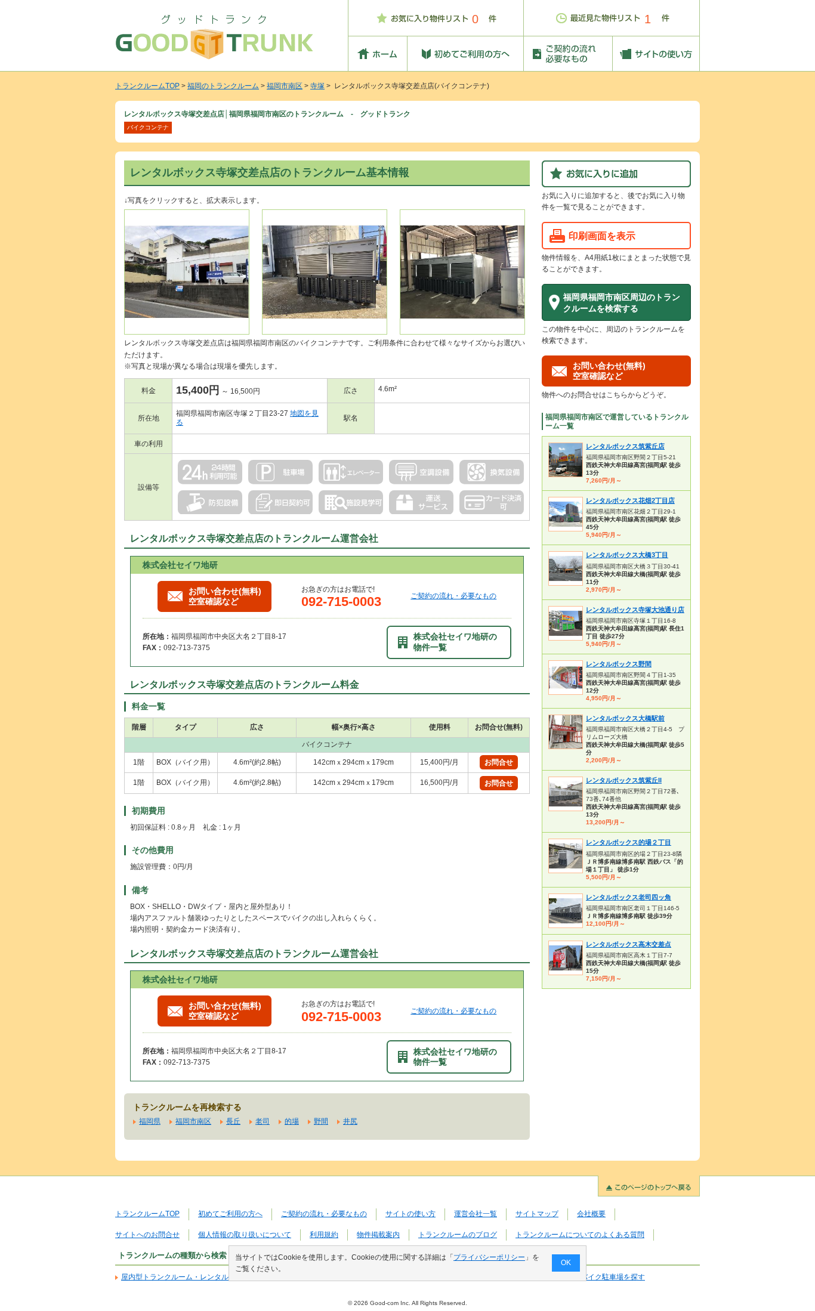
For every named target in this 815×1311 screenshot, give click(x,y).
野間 (321, 1121)
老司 (262, 1121)
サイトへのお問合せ (147, 1234)
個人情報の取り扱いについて (244, 1234)
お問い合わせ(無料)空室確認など (225, 596)
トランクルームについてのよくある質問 (579, 1234)
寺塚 (317, 86)
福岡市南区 (284, 86)
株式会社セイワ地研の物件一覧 (455, 641)
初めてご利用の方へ (230, 1214)
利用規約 (324, 1234)
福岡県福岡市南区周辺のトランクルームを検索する (621, 302)
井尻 (350, 1121)
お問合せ (498, 762)
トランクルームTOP (147, 86)
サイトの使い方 (410, 1214)
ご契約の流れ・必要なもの (453, 596)
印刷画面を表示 (602, 235)
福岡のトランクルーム (223, 86)
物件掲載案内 (378, 1234)
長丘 (233, 1121)
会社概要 (591, 1214)
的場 (292, 1121)
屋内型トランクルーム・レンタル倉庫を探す (192, 1277)
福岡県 (149, 1121)
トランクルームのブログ (457, 1234)
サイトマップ (536, 1214)
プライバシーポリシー (489, 1257)
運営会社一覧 (475, 1214)
